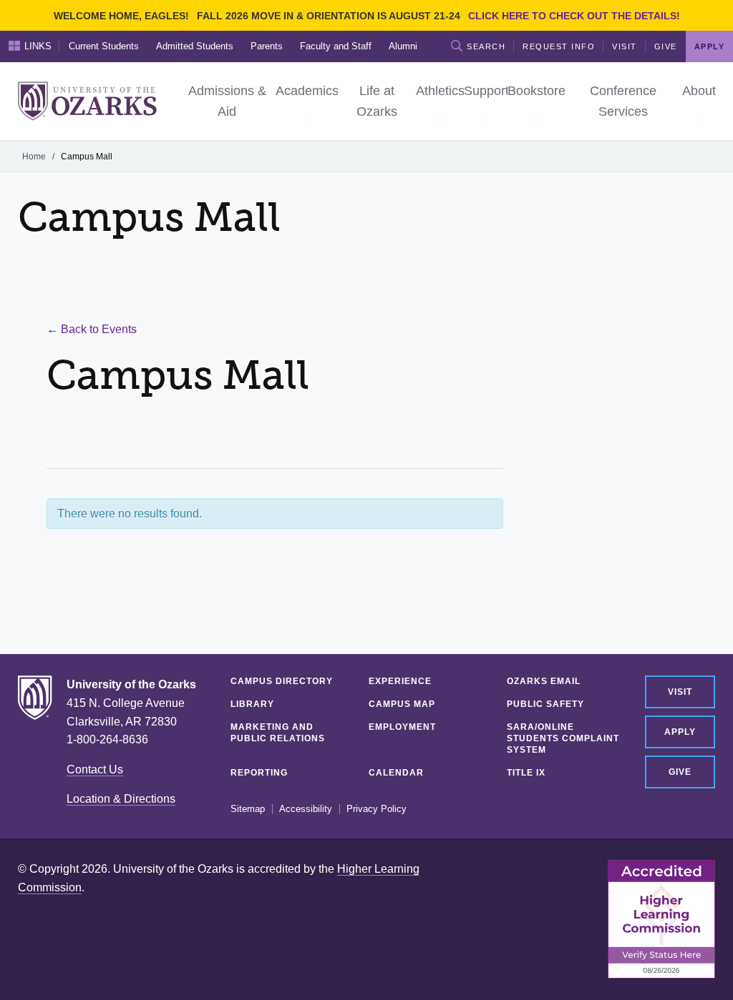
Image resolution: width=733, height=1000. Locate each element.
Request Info (559, 46)
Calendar (396, 773)
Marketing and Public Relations (277, 732)
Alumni (403, 46)
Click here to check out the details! (574, 15)
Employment (402, 727)
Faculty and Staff (336, 46)
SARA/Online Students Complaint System (563, 738)
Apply (680, 732)
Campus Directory (281, 681)
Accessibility (305, 809)
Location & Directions (121, 799)
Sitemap (247, 809)
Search (486, 46)
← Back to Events (92, 329)
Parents (267, 46)
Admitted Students (194, 46)
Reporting (259, 773)
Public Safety (545, 704)
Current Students (104, 46)
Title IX (526, 773)
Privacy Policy (376, 809)
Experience (400, 681)
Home (34, 157)
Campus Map (402, 704)
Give (665, 46)
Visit (624, 46)
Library (252, 704)
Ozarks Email (544, 681)
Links (38, 46)
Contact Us (95, 769)
